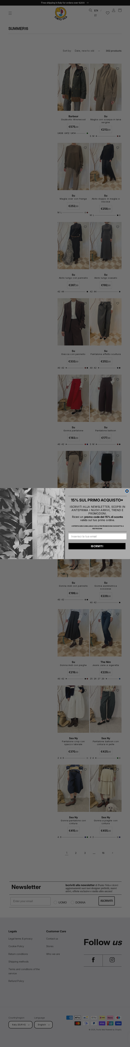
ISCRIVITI (97, 546)
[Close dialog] (127, 491)
